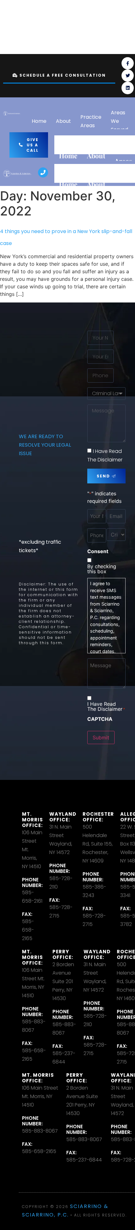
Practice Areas (90, 121)
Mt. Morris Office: (32, 820)
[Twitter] (128, 75)
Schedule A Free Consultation (62, 75)
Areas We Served (119, 121)
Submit (101, 737)
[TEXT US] (118, 27)
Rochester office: (98, 817)
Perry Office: (62, 954)
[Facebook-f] (128, 63)
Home (39, 121)
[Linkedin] (128, 88)
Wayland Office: (62, 817)
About (63, 121)
